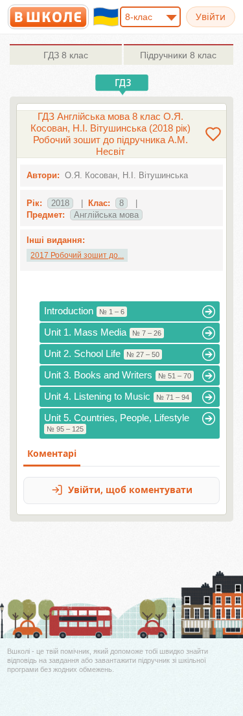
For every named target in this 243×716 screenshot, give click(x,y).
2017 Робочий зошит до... (77, 255)
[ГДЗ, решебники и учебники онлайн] (48, 17)
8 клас (65, 55)
